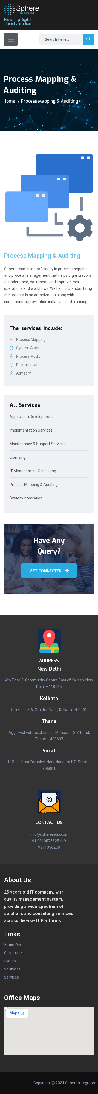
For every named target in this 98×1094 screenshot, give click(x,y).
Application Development (31, 417)
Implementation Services (31, 430)
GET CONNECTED (46, 570)
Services (11, 977)
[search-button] (88, 39)
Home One (13, 945)
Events (10, 961)
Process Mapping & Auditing (34, 485)
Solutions (12, 969)
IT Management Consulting (33, 471)
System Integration (26, 498)
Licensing (18, 457)
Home (9, 101)
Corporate (13, 953)
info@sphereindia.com (49, 834)
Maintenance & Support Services (38, 444)
